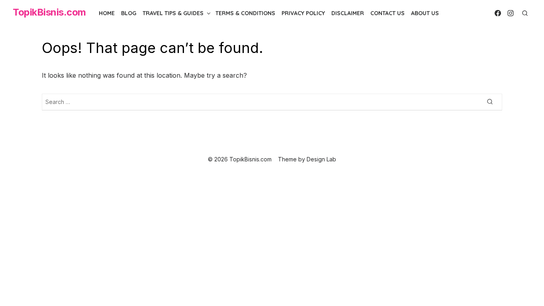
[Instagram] (510, 13)
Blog (128, 13)
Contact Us (387, 13)
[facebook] (498, 13)
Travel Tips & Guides (173, 13)
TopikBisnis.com (49, 12)
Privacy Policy (303, 13)
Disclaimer (347, 13)
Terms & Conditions (245, 13)
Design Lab (321, 159)
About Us (425, 13)
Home (107, 13)
